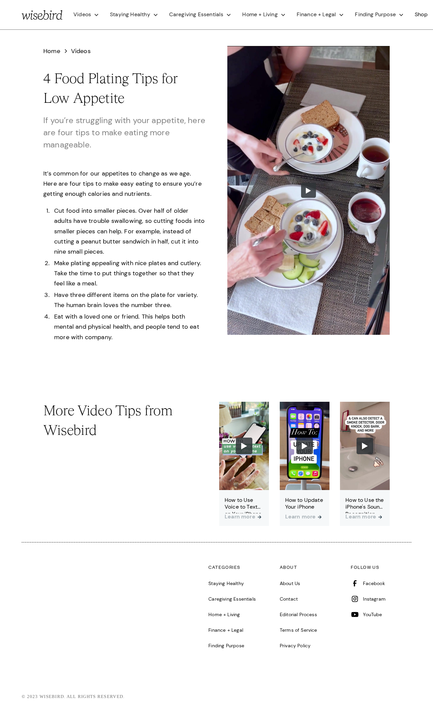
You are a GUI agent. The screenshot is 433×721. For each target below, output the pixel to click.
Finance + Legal (225, 630)
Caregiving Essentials (232, 599)
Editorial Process (298, 614)
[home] (42, 14)
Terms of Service (298, 630)
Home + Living (224, 614)
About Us (290, 583)
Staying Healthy (226, 583)
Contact (289, 599)
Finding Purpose (226, 646)
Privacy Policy (295, 646)
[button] (86, 14)
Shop (421, 14)
